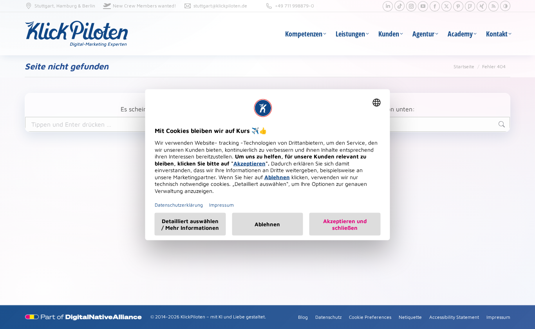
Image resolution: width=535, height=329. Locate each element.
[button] (505, 6)
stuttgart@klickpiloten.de (220, 6)
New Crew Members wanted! (144, 6)
